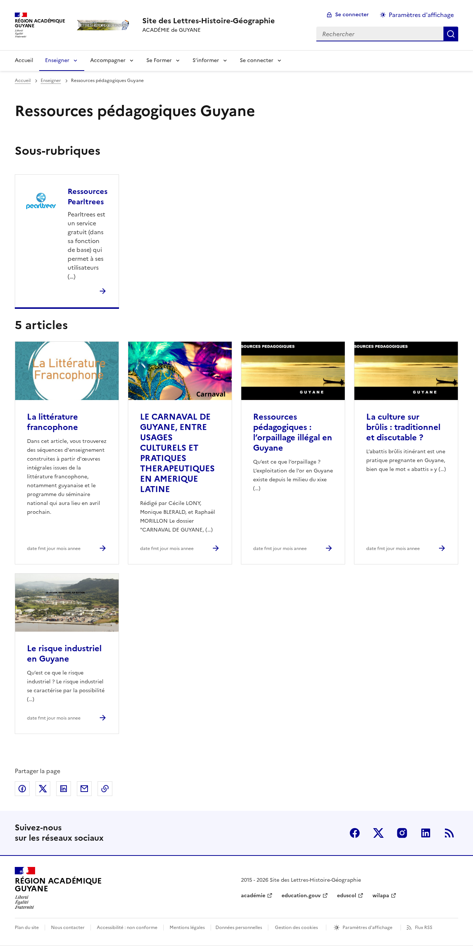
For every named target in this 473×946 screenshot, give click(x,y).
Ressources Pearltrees (88, 196)
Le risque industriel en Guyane (64, 653)
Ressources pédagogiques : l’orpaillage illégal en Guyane (292, 432)
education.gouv (301, 895)
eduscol (346, 895)
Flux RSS (423, 927)
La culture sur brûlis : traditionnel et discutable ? (403, 427)
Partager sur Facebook (22, 788)
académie (253, 895)
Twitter (378, 833)
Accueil (24, 60)
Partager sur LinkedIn (63, 788)
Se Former (159, 60)
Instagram (402, 833)
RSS (449, 833)
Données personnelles (238, 927)
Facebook (355, 833)
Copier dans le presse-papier (105, 788)
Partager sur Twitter (42, 788)
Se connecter (352, 14)
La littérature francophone (52, 422)
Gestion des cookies (296, 927)
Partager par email (84, 788)
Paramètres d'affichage (421, 14)
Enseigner (57, 60)
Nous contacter (68, 927)
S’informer (206, 60)
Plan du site (27, 927)
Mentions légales (187, 927)
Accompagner (108, 60)
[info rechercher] (450, 34)
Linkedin (426, 833)
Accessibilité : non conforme (127, 927)
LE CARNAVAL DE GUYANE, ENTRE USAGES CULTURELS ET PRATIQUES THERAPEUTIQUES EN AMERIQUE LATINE (177, 453)
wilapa (380, 895)
